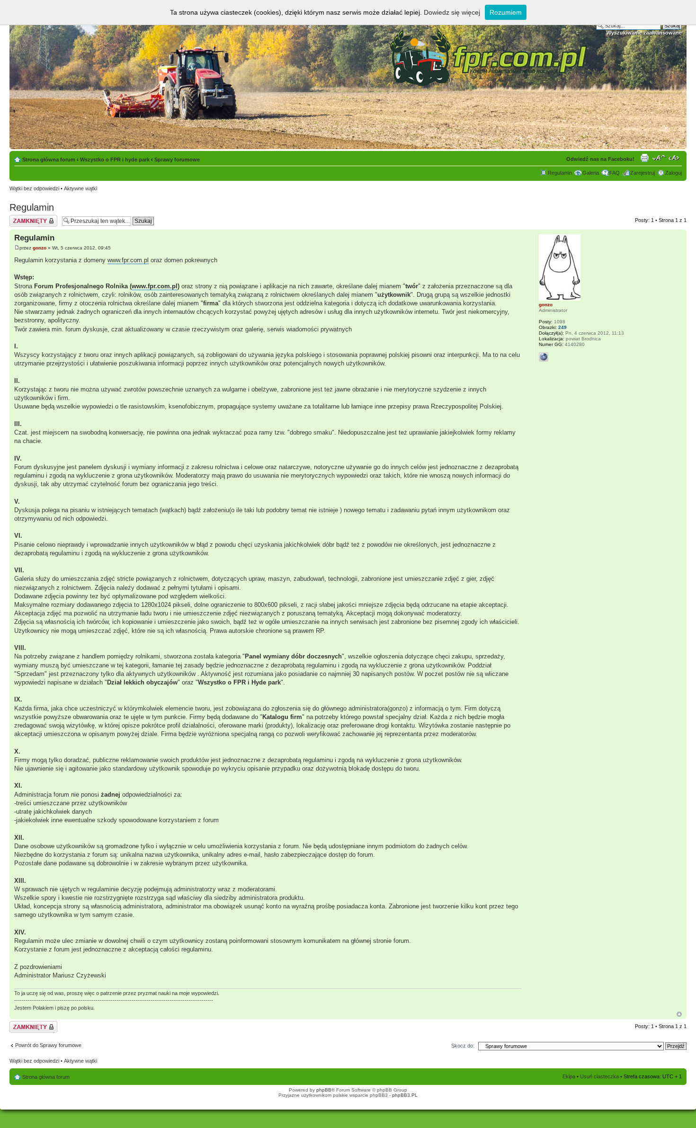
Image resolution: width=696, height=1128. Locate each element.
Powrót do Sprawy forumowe (48, 1045)
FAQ (614, 173)
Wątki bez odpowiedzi (34, 188)
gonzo (39, 247)
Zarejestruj (642, 173)
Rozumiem (506, 12)
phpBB (323, 1089)
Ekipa (568, 1076)
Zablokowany (24, 218)
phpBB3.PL (405, 1095)
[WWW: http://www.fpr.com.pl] (543, 357)
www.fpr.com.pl (128, 260)
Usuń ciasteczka (599, 1076)
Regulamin (560, 173)
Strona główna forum (48, 159)
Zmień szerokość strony (675, 157)
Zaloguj (673, 173)
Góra (679, 1014)
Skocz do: (462, 1045)
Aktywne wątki (80, 188)
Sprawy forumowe (177, 159)
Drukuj (644, 157)
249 (562, 327)
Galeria (590, 173)
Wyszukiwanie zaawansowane (644, 33)
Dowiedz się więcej (452, 12)
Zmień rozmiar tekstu (659, 157)
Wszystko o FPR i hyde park (115, 159)
